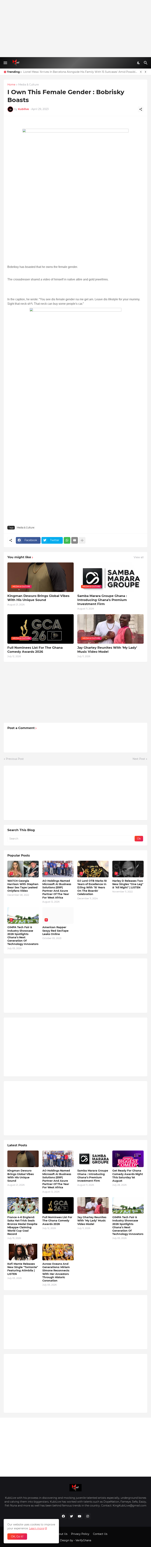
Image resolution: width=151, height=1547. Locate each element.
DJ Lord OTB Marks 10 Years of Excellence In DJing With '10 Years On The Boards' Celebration (92, 887)
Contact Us (100, 1534)
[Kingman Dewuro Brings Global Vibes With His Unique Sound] (23, 1159)
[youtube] (79, 1516)
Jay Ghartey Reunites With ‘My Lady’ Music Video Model (107, 649)
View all (139, 557)
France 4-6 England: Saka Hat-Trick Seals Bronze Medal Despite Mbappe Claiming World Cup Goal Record (22, 1226)
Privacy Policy (80, 1534)
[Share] (141, 109)
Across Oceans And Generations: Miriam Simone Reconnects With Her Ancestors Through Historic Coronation (56, 1272)
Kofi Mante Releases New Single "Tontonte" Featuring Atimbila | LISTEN (22, 1269)
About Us (61, 1534)
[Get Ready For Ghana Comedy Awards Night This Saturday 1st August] (128, 1159)
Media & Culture (28, 84)
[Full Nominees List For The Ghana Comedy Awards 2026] (58, 1205)
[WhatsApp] (67, 540)
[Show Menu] (5, 63)
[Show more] (82, 540)
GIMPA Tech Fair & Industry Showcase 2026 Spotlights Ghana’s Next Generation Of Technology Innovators (22, 936)
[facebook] (63, 1516)
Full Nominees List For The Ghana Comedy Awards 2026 (35, 649)
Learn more (36, 1528)
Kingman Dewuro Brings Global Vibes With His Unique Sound (38, 598)
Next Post (139, 759)
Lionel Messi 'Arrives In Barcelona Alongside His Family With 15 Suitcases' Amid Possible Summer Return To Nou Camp (80, 72)
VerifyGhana (83, 1540)
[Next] (145, 72)
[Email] (74, 540)
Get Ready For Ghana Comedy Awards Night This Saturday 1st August (127, 1175)
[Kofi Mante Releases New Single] (23, 1252)
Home (11, 84)
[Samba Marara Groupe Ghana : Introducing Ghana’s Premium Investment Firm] (93, 1159)
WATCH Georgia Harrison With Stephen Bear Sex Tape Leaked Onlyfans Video (22, 886)
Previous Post (15, 759)
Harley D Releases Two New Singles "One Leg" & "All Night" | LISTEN (127, 884)
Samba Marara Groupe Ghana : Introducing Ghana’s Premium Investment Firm (102, 600)
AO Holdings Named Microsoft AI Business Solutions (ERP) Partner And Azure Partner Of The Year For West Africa (56, 889)
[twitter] (71, 1516)
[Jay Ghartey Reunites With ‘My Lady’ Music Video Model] (93, 1205)
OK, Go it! (17, 1536)
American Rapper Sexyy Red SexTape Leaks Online (55, 931)
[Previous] (141, 72)
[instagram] (88, 1516)
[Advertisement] (75, 28)
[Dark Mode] (138, 63)
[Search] (146, 63)
